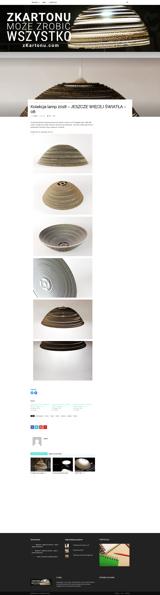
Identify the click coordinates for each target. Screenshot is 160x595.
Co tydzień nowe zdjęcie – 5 (38, 473)
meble (57, 416)
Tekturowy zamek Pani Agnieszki (83, 555)
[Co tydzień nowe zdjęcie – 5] (41, 464)
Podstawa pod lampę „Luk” (81, 545)
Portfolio (53, 2)
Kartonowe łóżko (78, 550)
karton (47, 416)
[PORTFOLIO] (114, 566)
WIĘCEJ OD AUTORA (55, 454)
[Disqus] (63, 507)
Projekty (35, 2)
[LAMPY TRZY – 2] (85, 464)
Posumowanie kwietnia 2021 (60, 473)
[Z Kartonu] (80, 28)
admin (36, 116)
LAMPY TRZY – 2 (79, 473)
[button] (127, 3)
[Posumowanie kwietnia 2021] (63, 464)
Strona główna (34, 102)
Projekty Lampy (44, 102)
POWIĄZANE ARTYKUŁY (39, 454)
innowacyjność (39, 416)
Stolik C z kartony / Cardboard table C (47, 557)
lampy (52, 416)
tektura (75, 416)
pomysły (63, 416)
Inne (43, 2)
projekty (69, 416)
